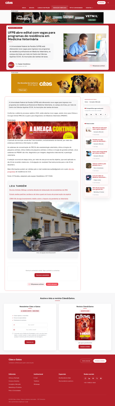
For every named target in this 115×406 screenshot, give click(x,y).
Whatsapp (37, 384)
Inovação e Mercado (59, 7)
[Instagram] (85, 378)
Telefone (36, 381)
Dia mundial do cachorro (66, 381)
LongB (26, 401)
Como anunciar (86, 361)
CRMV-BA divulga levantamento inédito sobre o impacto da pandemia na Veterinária (38, 199)
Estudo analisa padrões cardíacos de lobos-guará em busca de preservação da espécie (40, 194)
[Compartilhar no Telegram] (101, 114)
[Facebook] (93, 378)
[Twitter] (96, 378)
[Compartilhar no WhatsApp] (86, 114)
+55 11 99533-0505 (90, 382)
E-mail (36, 378)
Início (24, 7)
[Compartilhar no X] (96, 114)
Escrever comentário (42, 275)
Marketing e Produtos (15, 387)
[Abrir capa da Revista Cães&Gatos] (85, 327)
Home (86, 102)
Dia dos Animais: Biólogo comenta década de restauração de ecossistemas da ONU (38, 190)
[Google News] (100, 378)
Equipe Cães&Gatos (24, 64)
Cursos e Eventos (14, 381)
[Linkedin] (89, 378)
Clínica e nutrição (44, 7)
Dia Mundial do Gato (65, 378)
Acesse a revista (85, 346)
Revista (31, 7)
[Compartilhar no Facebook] (105, 114)
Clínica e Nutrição (14, 378)
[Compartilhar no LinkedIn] (91, 114)
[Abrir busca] (108, 2)
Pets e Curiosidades (76, 7)
